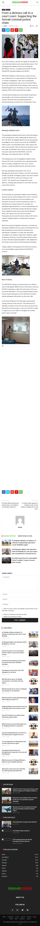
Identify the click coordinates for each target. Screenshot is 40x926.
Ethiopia (29, 917)
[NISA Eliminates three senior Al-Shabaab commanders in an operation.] (33, 691)
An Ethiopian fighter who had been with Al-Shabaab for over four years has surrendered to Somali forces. (24, 551)
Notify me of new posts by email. (12, 616)
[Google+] (17, 910)
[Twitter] (22, 910)
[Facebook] (12, 910)
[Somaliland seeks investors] (6, 833)
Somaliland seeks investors (21, 830)
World (11, 919)
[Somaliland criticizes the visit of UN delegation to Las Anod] (33, 672)
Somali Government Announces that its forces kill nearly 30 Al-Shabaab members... (13, 662)
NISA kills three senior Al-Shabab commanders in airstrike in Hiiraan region (12, 681)
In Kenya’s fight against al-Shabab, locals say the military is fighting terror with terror (29, 506)
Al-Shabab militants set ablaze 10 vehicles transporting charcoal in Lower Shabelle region (24, 543)
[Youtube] (27, 910)
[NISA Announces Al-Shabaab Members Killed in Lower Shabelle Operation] (33, 762)
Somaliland (10, 917)
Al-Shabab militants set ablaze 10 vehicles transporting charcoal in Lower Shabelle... (14, 634)
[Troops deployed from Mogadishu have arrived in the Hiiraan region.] (33, 744)
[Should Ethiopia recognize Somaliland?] (6, 824)
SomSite (20, 924)
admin (5, 26)
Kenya (34, 917)
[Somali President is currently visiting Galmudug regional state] (33, 717)
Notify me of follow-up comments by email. (15, 614)
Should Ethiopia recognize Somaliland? (25, 822)
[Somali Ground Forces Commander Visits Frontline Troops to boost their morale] (6, 560)
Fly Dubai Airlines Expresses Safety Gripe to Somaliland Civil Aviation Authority (10, 505)
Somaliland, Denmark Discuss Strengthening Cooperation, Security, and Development (14, 752)
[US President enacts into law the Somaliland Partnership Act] (6, 842)
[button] (37, 2)
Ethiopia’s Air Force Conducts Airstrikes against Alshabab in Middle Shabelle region (25, 808)
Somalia (8, 9)
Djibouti (23, 917)
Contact (28, 919)
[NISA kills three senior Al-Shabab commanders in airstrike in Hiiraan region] (33, 681)
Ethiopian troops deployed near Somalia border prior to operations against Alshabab (25, 799)
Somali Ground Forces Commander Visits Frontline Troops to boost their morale (24, 560)
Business (22, 919)
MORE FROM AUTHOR (25, 536)
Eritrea (16, 919)
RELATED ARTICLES (9, 536)
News (8, 7)
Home (3, 7)
